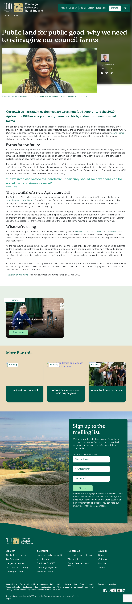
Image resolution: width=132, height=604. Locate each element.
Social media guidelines (45, 587)
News (101, 555)
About (83, 8)
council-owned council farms (20, 200)
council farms (117, 133)
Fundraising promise (107, 584)
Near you (101, 8)
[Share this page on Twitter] (106, 73)
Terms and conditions (29, 584)
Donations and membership (50, 555)
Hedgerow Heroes (15, 564)
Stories (101, 568)
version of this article (18, 275)
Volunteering (43, 559)
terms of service (73, 596)
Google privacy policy (53, 596)
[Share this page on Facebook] (102, 73)
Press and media (13, 587)
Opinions (102, 559)
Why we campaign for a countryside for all (75, 587)
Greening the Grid (14, 572)
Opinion (16, 15)
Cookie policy (71, 584)
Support (73, 8)
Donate (114, 8)
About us (74, 550)
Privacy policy (56, 584)
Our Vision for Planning (17, 568)
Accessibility (11, 584)
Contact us (27, 587)
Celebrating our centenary (80, 555)
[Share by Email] (111, 73)
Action (64, 8)
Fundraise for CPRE (46, 564)
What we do (73, 559)
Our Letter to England (16, 555)
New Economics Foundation (89, 232)
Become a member (46, 572)
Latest (91, 8)
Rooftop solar (12, 559)
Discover (102, 564)
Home (6, 15)
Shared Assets (115, 232)
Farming (15, 300)
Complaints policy (88, 584)
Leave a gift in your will (47, 568)
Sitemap (44, 584)
